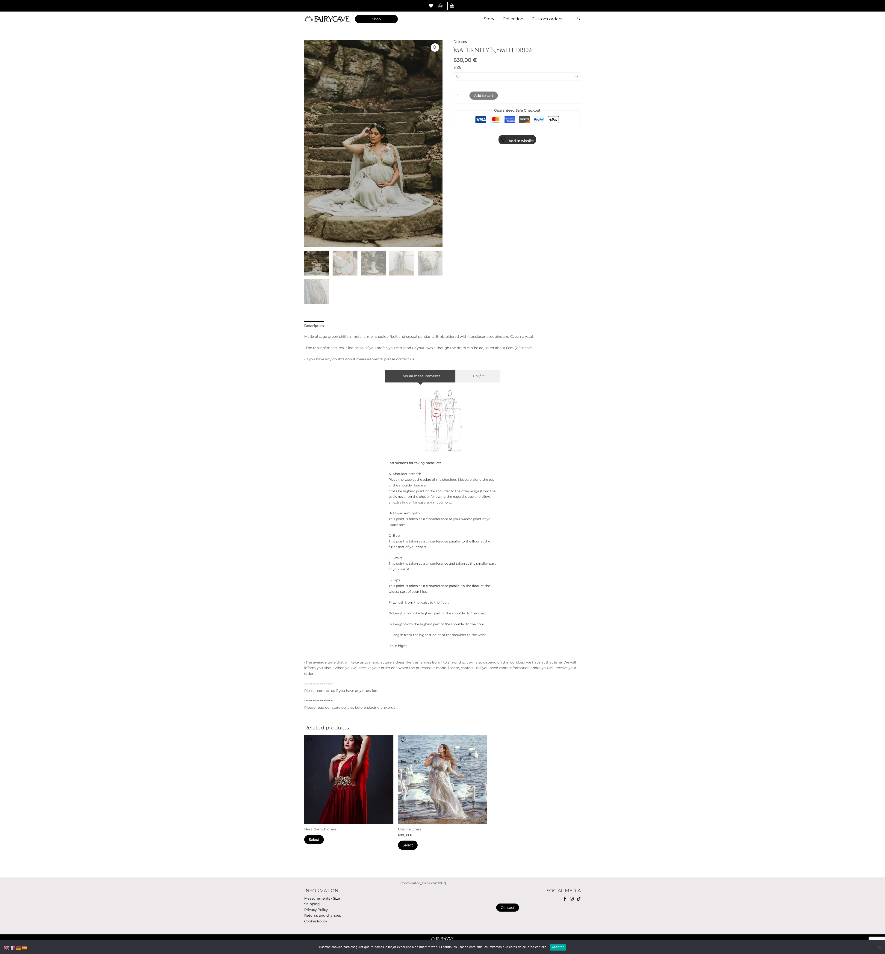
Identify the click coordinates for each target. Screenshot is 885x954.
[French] (12, 947)
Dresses (460, 41)
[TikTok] (579, 899)
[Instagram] (572, 899)
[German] (18, 947)
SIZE (457, 67)
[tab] (420, 376)
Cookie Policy (315, 921)
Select (314, 839)
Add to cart (483, 95)
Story (489, 18)
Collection (513, 18)
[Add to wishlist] (310, 740)
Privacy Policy (316, 909)
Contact (507, 907)
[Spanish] (24, 947)
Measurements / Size (322, 898)
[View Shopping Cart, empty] (451, 6)
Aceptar (558, 947)
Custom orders (547, 18)
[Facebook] (565, 899)
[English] (6, 947)
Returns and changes (322, 915)
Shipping (312, 904)
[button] (435, 47)
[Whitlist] (431, 6)
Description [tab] (314, 325)
